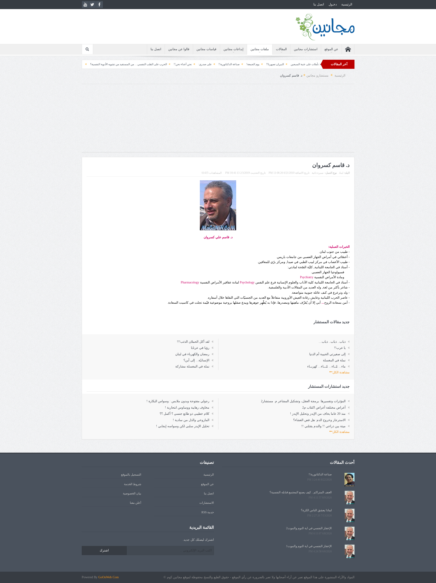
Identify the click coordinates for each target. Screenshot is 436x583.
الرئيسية (346, 4)
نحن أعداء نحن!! (200, 64)
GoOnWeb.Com (108, 577)
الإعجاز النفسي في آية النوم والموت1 (309, 546)
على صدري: (222, 64)
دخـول (333, 4)
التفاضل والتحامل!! (89, 64)
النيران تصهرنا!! (292, 64)
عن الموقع (331, 49)
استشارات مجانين (305, 49)
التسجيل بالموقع (131, 474)
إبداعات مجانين (233, 49)
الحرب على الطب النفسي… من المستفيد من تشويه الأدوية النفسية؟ (145, 64)
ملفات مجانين (259, 49)
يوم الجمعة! (269, 64)
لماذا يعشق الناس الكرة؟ (316, 510)
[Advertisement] (218, 120)
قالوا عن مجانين (178, 49)
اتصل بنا (318, 4)
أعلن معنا (135, 502)
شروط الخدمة (132, 484)
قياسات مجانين (206, 49)
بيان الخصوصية (132, 493)
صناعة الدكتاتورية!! (246, 64)
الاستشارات (206, 502)
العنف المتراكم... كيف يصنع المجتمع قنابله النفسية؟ (301, 492)
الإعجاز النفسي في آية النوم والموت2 (309, 528)
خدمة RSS (207, 512)
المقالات (281, 49)
